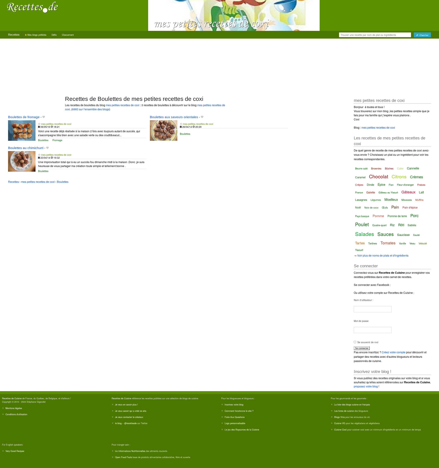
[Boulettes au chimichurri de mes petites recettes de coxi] (21, 161)
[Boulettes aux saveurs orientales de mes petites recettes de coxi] (163, 130)
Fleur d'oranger (405, 184)
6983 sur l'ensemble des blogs (90, 109)
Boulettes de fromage (24, 117)
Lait (421, 192)
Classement (68, 34)
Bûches (389, 168)
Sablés (412, 225)
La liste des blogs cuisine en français (352, 404)
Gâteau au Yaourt (388, 192)
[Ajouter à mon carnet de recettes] (43, 117)
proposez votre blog (366, 386)
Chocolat (378, 176)
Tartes (360, 242)
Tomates (388, 243)
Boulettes (43, 140)
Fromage (57, 140)
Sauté (416, 235)
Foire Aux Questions (235, 417)
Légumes (376, 200)
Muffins (419, 200)
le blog (118, 423)
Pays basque (362, 216)
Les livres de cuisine (344, 410)
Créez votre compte (393, 352)
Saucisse (403, 234)
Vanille (402, 243)
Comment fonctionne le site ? (239, 410)
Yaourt (359, 250)
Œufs (385, 207)
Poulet (362, 224)
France (359, 192)
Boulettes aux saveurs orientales (174, 117)
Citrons (399, 176)
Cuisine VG (339, 423)
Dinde (370, 185)
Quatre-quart (379, 225)
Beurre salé (361, 168)
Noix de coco (371, 207)
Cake (400, 168)
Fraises (421, 184)
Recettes (14, 34)
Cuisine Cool (340, 429)
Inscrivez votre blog (234, 404)
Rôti (401, 224)
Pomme (378, 215)
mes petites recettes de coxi (122, 105)
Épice (381, 184)
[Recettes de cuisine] (32, 7)
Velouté (423, 243)
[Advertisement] (219, 65)
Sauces (385, 233)
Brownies (376, 168)
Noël (358, 207)
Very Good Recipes (14, 451)
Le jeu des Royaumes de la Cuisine (242, 429)
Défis (54, 34)
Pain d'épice (410, 207)
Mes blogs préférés (36, 34)
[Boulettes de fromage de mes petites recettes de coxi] (21, 130)
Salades (364, 234)
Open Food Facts (123, 457)
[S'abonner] (39, 124)
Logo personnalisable (235, 423)
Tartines (372, 243)
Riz (392, 224)
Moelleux (391, 199)
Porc (414, 215)
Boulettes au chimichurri (25, 148)
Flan (391, 184)
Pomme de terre (397, 216)
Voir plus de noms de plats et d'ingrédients (382, 255)
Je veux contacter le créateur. (129, 417)
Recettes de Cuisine (12, 398)
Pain (395, 207)
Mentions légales (13, 408)
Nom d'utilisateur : (363, 300)
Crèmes (416, 176)
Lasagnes (361, 200)
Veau (412, 243)
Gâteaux (408, 191)
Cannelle (413, 168)
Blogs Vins (339, 417)
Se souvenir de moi (367, 342)
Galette (370, 192)
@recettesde (130, 423)
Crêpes (359, 184)
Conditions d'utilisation (16, 414)
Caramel (360, 177)
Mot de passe (361, 321)
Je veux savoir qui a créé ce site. (131, 410)
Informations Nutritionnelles (131, 451)
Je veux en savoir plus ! (126, 404)
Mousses (406, 200)
